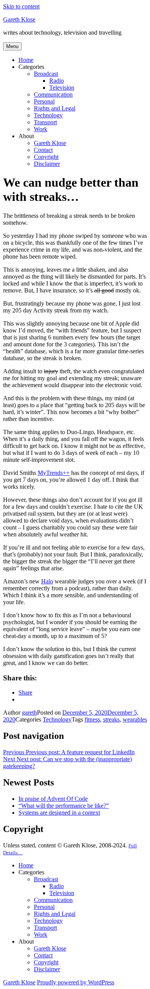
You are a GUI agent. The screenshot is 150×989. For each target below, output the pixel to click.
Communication (53, 94)
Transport (45, 122)
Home (25, 60)
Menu (12, 46)
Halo (47, 581)
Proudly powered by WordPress (75, 982)
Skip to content (21, 6)
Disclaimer (47, 163)
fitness (92, 719)
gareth (29, 712)
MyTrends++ (54, 472)
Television (61, 87)
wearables (135, 719)
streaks (111, 719)
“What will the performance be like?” (63, 805)
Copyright (46, 157)
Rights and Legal (54, 108)
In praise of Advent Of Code (53, 798)
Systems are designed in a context (59, 812)
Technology (48, 115)
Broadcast (46, 73)
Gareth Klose (19, 19)
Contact (43, 150)
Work (40, 129)
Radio (56, 80)
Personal (44, 101)
